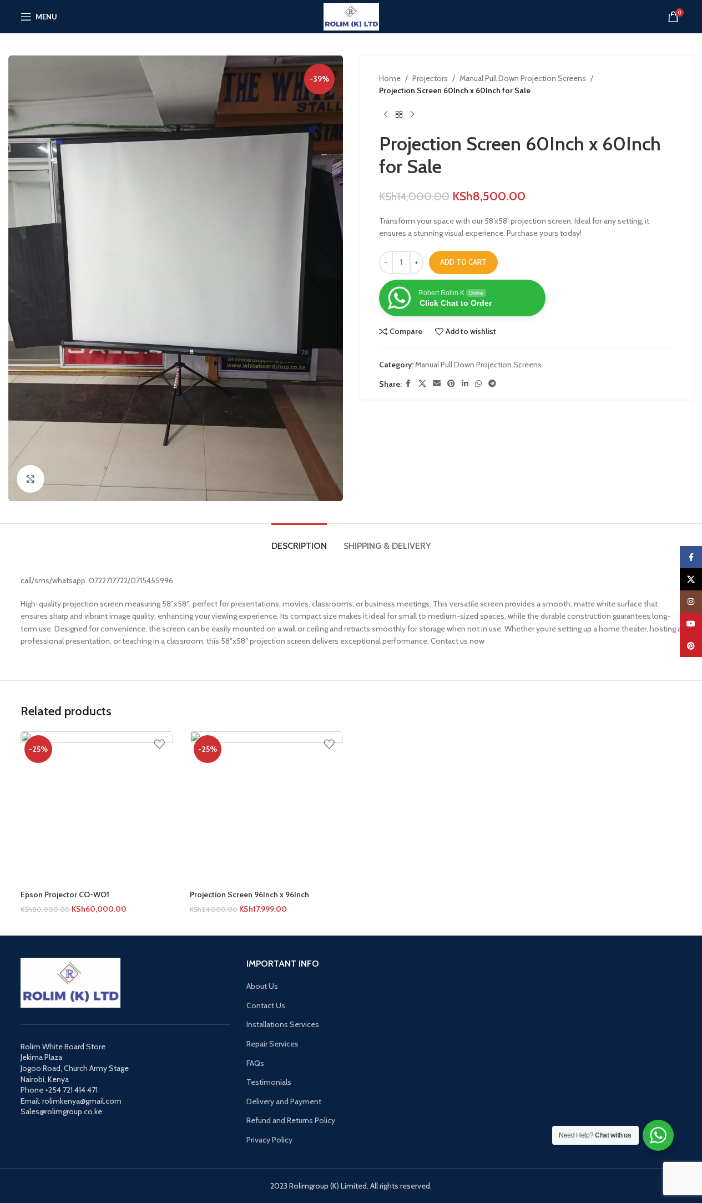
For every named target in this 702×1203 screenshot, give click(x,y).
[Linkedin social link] (465, 383)
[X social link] (422, 383)
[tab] (299, 540)
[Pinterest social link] (451, 383)
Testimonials (268, 1082)
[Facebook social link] (408, 383)
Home (390, 78)
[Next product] (412, 115)
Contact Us (265, 1005)
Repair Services (272, 1044)
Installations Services (282, 1024)
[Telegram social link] (492, 383)
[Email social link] (437, 383)
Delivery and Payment (283, 1101)
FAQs (255, 1063)
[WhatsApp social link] (478, 383)
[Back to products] (399, 115)
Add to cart (463, 261)
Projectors (430, 78)
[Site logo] (351, 16)
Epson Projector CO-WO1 (65, 894)
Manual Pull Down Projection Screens (522, 78)
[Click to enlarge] (30, 479)
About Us (262, 986)
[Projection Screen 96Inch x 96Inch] (266, 807)
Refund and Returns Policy (290, 1120)
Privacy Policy (269, 1140)
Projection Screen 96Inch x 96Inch (249, 894)
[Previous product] (385, 115)
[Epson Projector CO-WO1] (97, 807)
